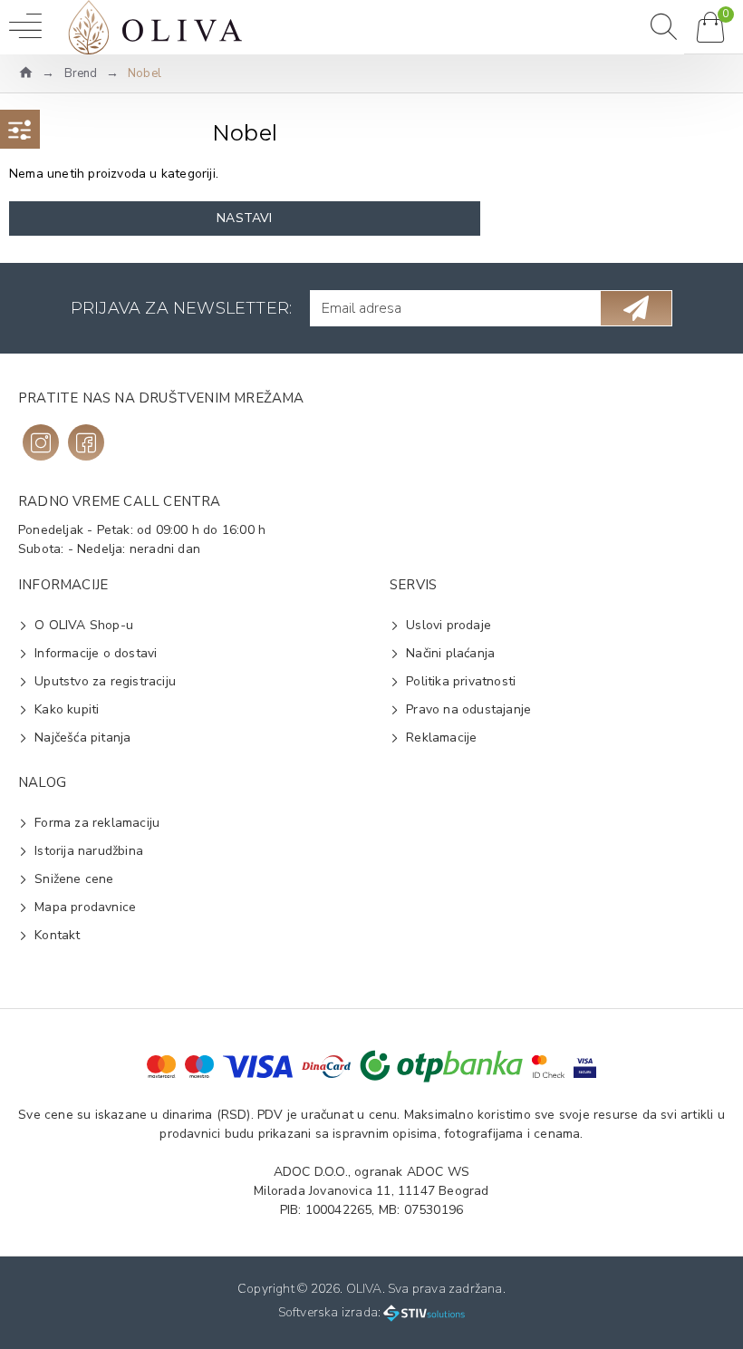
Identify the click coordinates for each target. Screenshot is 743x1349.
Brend (81, 73)
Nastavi (244, 218)
